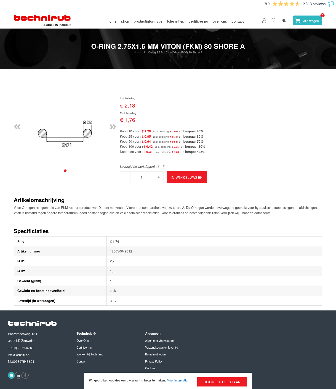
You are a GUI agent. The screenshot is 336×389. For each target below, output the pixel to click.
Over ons (220, 21)
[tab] (65, 170)
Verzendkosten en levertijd (161, 347)
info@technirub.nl (19, 355)
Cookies (150, 368)
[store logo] (42, 20)
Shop (125, 21)
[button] (264, 20)
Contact (238, 21)
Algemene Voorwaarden (160, 341)
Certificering (198, 21)
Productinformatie (148, 21)
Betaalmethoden (155, 354)
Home (112, 21)
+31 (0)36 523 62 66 (20, 348)
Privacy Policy (154, 361)
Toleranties (175, 21)
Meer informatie (177, 380)
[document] (168, 380)
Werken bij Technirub (90, 354)
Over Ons (83, 341)
